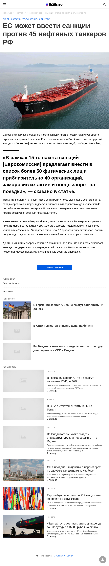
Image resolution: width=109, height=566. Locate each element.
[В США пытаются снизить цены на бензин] (17, 331)
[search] (104, 4)
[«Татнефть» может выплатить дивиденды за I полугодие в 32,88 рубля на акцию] (23, 526)
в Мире (6, 19)
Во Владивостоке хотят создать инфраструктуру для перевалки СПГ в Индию (72, 438)
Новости (15, 19)
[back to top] (102, 559)
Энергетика (20, 13)
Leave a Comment (54, 267)
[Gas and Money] (54, 4)
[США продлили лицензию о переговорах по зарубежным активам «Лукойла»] (23, 470)
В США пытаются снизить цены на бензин (63, 325)
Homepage (7, 13)
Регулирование (29, 19)
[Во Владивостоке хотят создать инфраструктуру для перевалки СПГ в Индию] (17, 351)
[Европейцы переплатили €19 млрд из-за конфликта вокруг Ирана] (23, 498)
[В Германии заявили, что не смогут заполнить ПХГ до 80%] (17, 310)
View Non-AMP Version (63, 556)
